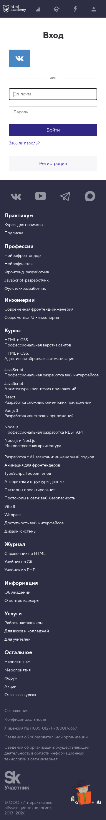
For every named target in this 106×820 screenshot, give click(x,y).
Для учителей (17, 639)
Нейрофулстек (18, 264)
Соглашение (16, 710)
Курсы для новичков (23, 225)
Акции (10, 686)
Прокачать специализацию (75, 9)
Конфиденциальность (25, 719)
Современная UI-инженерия (31, 317)
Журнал (14, 544)
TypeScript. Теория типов (27, 473)
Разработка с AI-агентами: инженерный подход (49, 457)
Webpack (12, 515)
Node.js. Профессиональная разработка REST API (43, 430)
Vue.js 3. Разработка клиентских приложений (39, 413)
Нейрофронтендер (22, 255)
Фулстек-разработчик (25, 288)
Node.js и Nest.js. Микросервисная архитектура (32, 443)
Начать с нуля (38, 9)
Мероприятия (17, 670)
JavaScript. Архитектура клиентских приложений (40, 386)
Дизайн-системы (20, 531)
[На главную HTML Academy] (14, 9)
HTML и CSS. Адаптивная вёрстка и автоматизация (39, 356)
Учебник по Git (18, 562)
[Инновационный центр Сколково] (16, 780)
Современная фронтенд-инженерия (38, 309)
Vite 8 (9, 506)
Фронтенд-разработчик (26, 272)
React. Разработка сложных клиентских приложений (48, 400)
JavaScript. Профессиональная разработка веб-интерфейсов (51, 372)
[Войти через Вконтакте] (19, 58)
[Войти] (94, 9)
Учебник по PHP (19, 570)
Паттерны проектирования (29, 490)
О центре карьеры (21, 600)
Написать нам (17, 662)
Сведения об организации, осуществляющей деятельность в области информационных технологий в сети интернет (46, 753)
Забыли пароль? (24, 143)
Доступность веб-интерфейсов (34, 523)
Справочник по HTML (25, 553)
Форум (10, 678)
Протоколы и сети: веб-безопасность (39, 498)
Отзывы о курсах (20, 695)
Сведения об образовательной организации (46, 737)
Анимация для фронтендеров (32, 465)
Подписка (13, 233)
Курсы (12, 331)
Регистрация (53, 163)
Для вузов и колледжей (26, 631)
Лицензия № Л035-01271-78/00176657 (40, 728)
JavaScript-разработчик (26, 280)
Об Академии (17, 592)
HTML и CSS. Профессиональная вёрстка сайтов (37, 342)
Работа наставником (23, 623)
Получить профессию (56, 9)
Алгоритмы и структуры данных (34, 481)
